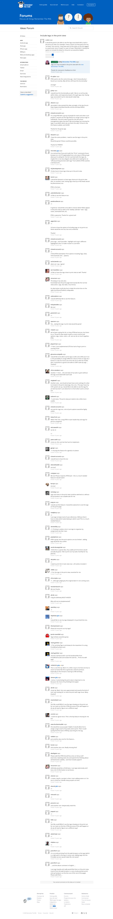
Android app (24, 43)
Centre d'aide (85, 896)
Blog (38, 902)
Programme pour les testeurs (70, 899)
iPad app (23, 46)
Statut (83, 902)
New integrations (25, 77)
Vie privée (45, 913)
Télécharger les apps (55, 900)
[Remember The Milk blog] (86, 913)
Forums (66, 896)
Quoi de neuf (54, 5)
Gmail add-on (24, 65)
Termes (40, 913)
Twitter (22, 68)
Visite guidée (43, 5)
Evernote (23, 74)
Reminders (23, 86)
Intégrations (53, 902)
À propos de (40, 896)
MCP (52, 906)
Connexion (80, 5)
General (22, 83)
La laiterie (66, 902)
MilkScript (52, 904)
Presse (39, 900)
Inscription (91, 5)
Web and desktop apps (27, 55)
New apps (23, 58)
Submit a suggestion (26, 94)
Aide (73, 5)
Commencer (85, 898)
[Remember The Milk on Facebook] (82, 913)
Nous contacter (86, 904)
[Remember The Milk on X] (84, 913)
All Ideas (22, 36)
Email (21, 71)
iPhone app (23, 49)
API (65, 906)
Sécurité (51, 913)
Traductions (67, 904)
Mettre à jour (65, 5)
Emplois (39, 898)
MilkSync (22, 52)
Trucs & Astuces (86, 900)
